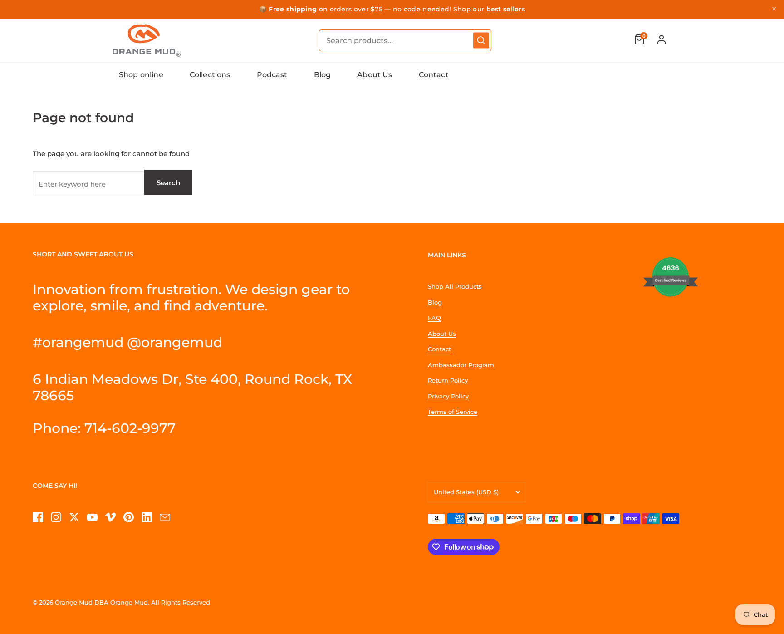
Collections (210, 74)
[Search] (481, 40)
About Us (374, 74)
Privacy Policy (448, 396)
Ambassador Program (461, 365)
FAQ (434, 317)
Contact (434, 74)
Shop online (141, 74)
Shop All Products (455, 286)
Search (168, 182)
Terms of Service (452, 411)
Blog (322, 74)
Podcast (272, 74)
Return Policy (448, 380)
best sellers (505, 9)
